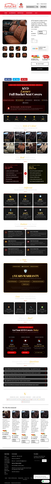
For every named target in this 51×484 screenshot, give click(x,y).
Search (6, 483)
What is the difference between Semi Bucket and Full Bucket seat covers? (25, 389)
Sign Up (44, 465)
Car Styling (6, 471)
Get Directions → (39, 357)
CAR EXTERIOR (7, 467)
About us (6, 478)
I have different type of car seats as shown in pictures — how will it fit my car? (25, 374)
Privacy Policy (32, 483)
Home (5, 12)
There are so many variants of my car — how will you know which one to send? (25, 377)
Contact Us (6, 472)
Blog (5, 477)
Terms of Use (27, 483)
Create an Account (44, 3)
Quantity (32, 38)
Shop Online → (11, 357)
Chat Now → (25, 357)
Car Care (5, 469)
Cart (44, 6)
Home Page (43, 483)
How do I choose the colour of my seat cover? (25, 381)
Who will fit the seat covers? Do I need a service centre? (25, 385)
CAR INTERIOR (29, 12)
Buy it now (39, 73)
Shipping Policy (20, 483)
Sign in (38, 3)
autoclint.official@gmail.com (21, 466)
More (36, 13)
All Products (12, 12)
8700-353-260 (19, 461)
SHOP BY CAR (20, 12)
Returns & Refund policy (12, 483)
